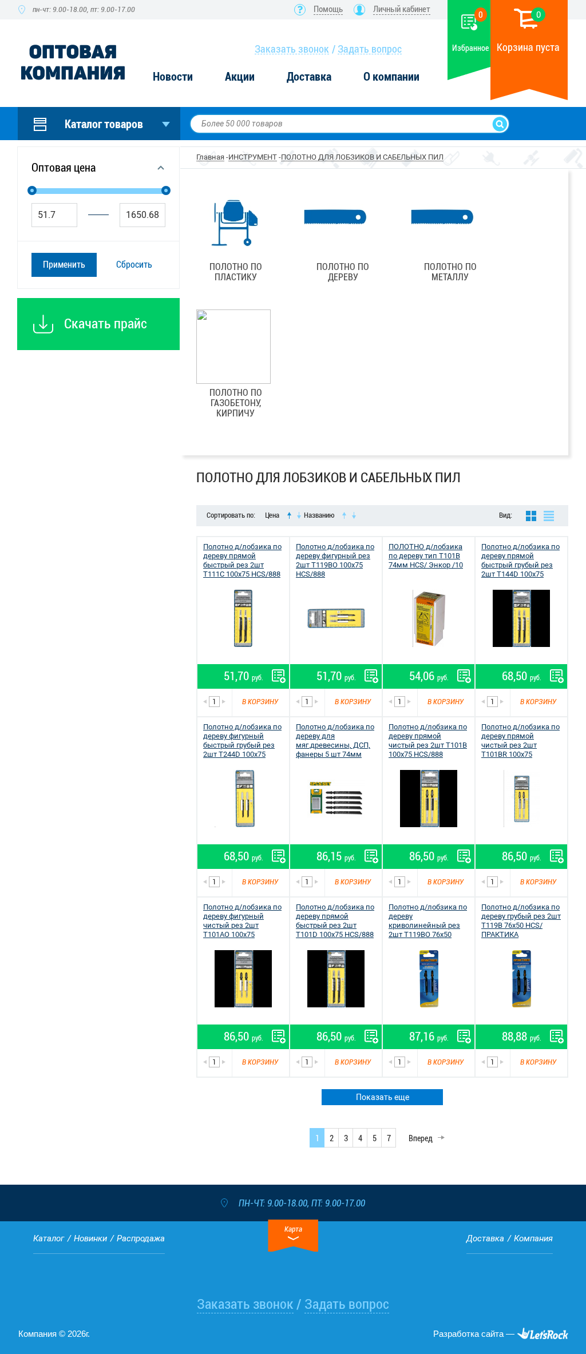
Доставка (309, 77)
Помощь (328, 9)
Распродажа (141, 1238)
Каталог (48, 1238)
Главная (210, 157)
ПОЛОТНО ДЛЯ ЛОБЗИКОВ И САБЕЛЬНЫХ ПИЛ (362, 157)
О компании (391, 77)
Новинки (90, 1238)
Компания (533, 1238)
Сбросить (134, 264)
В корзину (260, 701)
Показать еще (382, 1097)
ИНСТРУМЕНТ (252, 157)
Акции (240, 77)
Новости (173, 77)
